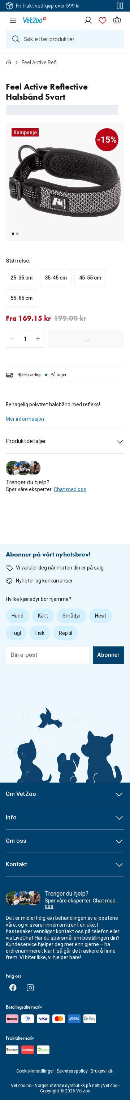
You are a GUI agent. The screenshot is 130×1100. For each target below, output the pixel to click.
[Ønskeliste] (102, 20)
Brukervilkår (102, 1071)
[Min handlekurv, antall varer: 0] (117, 20)
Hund (17, 616)
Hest (100, 616)
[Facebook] (13, 987)
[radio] (21, 277)
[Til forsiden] (9, 62)
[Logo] (34, 20)
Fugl (16, 633)
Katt (43, 616)
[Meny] (13, 20)
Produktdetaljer (26, 441)
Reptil (65, 633)
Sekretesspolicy (72, 1071)
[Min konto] (88, 20)
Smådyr (71, 616)
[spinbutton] (25, 338)
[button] (12, 338)
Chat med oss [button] (70, 489)
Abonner (108, 654)
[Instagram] (30, 987)
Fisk (39, 633)
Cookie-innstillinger (35, 1071)
